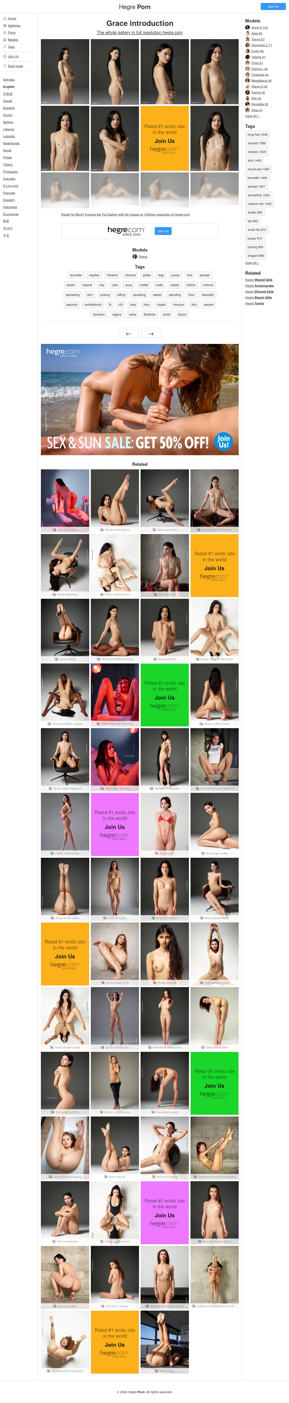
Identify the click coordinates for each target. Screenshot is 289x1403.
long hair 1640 (258, 134)
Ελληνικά (10, 185)
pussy (175, 275)
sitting (121, 294)
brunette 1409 (257, 177)
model (144, 285)
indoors (208, 285)
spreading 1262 (259, 195)
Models (13, 39)
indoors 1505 (257, 151)
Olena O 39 (259, 86)
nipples (94, 275)
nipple (161, 304)
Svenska (9, 178)
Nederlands (11, 143)
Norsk (7, 150)
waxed (208, 304)
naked (174, 285)
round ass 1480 (258, 169)
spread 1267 (256, 186)
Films (12, 32)
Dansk (7, 101)
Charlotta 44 (260, 74)
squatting (139, 294)
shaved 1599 (257, 143)
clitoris (190, 285)
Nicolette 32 (259, 104)
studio (70, 285)
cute (115, 285)
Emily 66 (257, 51)
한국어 (8, 228)
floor (191, 294)
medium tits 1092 (260, 203)
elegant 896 (256, 255)
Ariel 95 (256, 33)
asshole (71, 304)
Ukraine (112, 275)
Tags (11, 46)
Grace (143, 256)
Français (9, 193)
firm (194, 304)
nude (159, 285)
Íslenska (9, 79)
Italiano (8, 122)
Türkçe (8, 164)
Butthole (150, 314)
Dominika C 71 (261, 45)
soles (132, 314)
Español (9, 108)
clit (121, 304)
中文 (6, 235)
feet (189, 275)
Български (10, 214)
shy (101, 285)
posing (105, 294)
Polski (7, 157)
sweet (157, 294)
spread (204, 275)
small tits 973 (257, 229)
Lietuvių (8, 129)
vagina (116, 314)
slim (90, 294)
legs (161, 275)
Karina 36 (258, 92)
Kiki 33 (256, 98)
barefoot (99, 314)
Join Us (273, 6)
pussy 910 (255, 238)
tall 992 (253, 221)
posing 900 (255, 247)
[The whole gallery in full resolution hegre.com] (65, 190)
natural (87, 285)
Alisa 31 (257, 110)
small (166, 314)
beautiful (208, 294)
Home (12, 18)
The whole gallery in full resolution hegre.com (140, 32)
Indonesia (10, 207)
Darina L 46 (259, 68)
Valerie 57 (258, 57)
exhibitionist (93, 304)
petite (147, 275)
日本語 (8, 93)
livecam (178, 304)
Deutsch (9, 200)
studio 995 (255, 212)
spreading (73, 294)
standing (175, 294)
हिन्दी (6, 221)
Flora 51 (257, 63)
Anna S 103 (259, 27)
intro (147, 304)
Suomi (7, 115)
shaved (130, 275)
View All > (252, 116)
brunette (76, 275)
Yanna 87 (258, 39)
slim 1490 (254, 160)
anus (128, 285)
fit (110, 304)
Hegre (135, 6)
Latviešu (9, 136)
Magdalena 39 (261, 80)
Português (10, 171)
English (9, 86)
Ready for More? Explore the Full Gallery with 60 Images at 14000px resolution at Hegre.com (125, 214)
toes (133, 304)
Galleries (14, 25)
